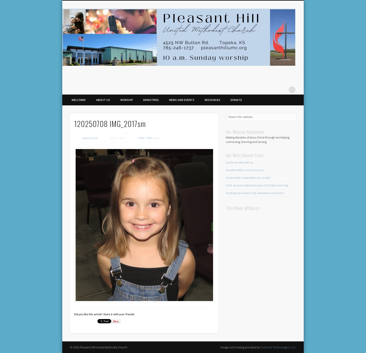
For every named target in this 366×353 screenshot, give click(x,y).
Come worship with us (239, 162)
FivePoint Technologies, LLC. (278, 347)
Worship (126, 100)
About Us (103, 100)
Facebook (283, 90)
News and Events (181, 100)
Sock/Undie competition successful (248, 178)
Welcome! (79, 100)
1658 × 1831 (145, 138)
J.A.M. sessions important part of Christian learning (257, 185)
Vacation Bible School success (245, 170)
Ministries (151, 100)
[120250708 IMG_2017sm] (144, 225)
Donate (236, 100)
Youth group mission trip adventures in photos (255, 193)
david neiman (90, 138)
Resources (212, 100)
